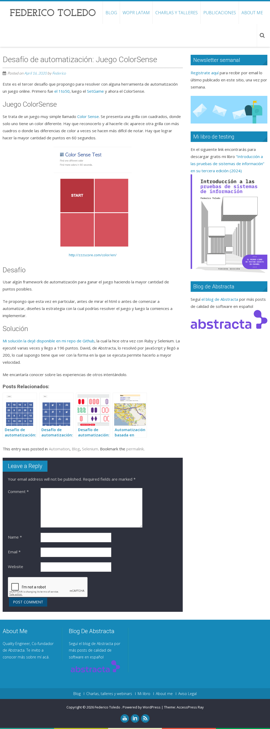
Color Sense (88, 116)
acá (45, 656)
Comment (18, 491)
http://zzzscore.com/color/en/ (93, 255)
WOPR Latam (136, 13)
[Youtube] (124, 718)
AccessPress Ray (190, 707)
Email (14, 551)
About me (252, 13)
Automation (59, 448)
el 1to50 (62, 91)
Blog (111, 13)
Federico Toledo (108, 707)
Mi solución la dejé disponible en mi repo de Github (48, 340)
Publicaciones (219, 13)
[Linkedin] (135, 718)
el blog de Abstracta (219, 299)
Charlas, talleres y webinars (109, 693)
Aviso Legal (187, 693)
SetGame (95, 91)
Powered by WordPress (142, 707)
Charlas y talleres (176, 13)
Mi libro (144, 693)
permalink (135, 448)
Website (15, 566)
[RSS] (145, 718)
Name (15, 537)
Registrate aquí (205, 72)
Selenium (90, 448)
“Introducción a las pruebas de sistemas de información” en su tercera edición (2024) (227, 163)
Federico (59, 73)
